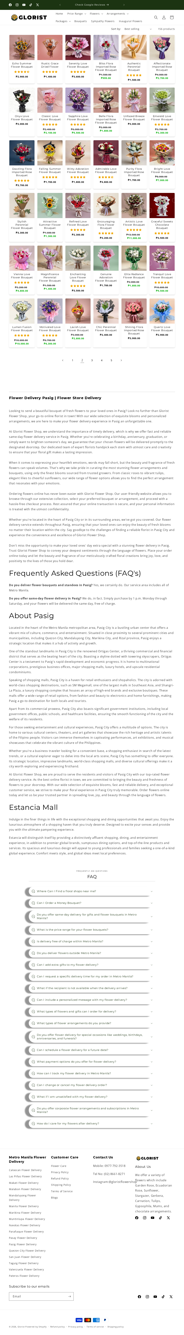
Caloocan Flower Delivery (25, 1170)
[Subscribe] (69, 1296)
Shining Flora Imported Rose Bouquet (134, 330)
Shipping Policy (61, 1184)
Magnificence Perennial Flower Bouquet (50, 277)
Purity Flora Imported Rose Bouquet (134, 172)
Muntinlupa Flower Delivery (27, 1219)
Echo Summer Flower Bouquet (22, 65)
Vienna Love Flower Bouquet (22, 276)
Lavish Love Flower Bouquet (78, 328)
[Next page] (121, 360)
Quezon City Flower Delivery (27, 1250)
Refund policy (57, 1326)
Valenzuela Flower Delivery (26, 1269)
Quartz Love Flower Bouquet (162, 328)
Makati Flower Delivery (23, 1183)
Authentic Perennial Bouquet (134, 67)
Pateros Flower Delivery (24, 1275)
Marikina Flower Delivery (25, 1212)
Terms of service (95, 1326)
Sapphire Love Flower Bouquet (78, 117)
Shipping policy (115, 1326)
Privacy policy (75, 1326)
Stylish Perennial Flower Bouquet (22, 225)
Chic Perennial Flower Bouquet (106, 328)
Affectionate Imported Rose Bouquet (162, 67)
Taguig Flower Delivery (23, 1263)
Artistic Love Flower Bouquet (134, 223)
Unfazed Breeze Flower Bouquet (134, 117)
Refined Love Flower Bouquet (78, 223)
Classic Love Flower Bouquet (50, 117)
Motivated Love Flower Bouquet (50, 328)
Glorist (21, 1326)
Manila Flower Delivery (24, 1206)
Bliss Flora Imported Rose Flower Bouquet (106, 67)
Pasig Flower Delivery (23, 1244)
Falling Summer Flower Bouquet (50, 170)
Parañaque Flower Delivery (26, 1231)
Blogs (54, 1197)
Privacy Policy (59, 1172)
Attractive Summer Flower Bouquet (50, 225)
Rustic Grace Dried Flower (50, 65)
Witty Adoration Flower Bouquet (78, 170)
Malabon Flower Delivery (25, 1189)
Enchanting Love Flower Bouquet (78, 277)
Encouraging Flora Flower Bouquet (106, 225)
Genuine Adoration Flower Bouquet (106, 277)
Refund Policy (60, 1178)
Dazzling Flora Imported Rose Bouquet (22, 172)
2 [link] (82, 360)
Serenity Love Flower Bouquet (78, 65)
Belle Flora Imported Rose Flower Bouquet (106, 119)
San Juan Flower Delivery (25, 1257)
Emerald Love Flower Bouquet (162, 117)
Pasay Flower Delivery (23, 1238)
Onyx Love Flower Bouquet (22, 117)
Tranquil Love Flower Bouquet (162, 276)
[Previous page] (63, 360)
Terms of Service (62, 1191)
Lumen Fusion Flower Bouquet (22, 328)
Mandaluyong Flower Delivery (22, 1198)
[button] (76, 13)
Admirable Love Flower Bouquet (106, 170)
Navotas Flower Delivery (24, 1225)
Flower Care (58, 1166)
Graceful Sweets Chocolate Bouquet (162, 225)
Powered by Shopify (36, 1326)
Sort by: (116, 29)
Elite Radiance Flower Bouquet (134, 276)
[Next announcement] (124, 4)
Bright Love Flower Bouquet (162, 170)
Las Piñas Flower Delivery (25, 1176)
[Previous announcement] (60, 4)
